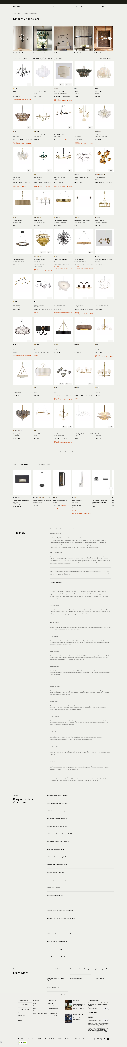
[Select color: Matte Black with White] (38, 344)
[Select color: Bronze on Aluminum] (15, 497)
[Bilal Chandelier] (84, 70)
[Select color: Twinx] (56, 88)
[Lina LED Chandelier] (84, 238)
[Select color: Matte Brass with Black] (56, 344)
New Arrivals (36, 58)
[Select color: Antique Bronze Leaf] (95, 217)
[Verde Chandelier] (43, 156)
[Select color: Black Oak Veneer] (76, 344)
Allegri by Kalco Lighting (80, 261)
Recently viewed (44, 464)
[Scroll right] (110, 38)
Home (14, 13)
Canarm (56, 179)
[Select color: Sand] (42, 497)
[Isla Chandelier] (22, 156)
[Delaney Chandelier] (22, 369)
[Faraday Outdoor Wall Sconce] (62, 479)
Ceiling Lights (26, 13)
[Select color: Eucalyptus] (75, 88)
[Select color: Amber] (13, 430)
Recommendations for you (24, 464)
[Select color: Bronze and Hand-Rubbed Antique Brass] (40, 217)
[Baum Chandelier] (84, 326)
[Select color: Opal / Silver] (101, 174)
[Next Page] (76, 451)
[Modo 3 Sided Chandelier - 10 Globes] (104, 238)
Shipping (20, 1018)
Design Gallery (52, 1005)
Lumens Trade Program (107, 1)
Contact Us (20, 1013)
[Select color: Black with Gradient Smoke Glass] (56, 387)
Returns (20, 1020)
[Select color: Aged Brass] (34, 131)
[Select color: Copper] (75, 174)
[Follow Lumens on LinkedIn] (108, 1039)
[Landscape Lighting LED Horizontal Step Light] (22, 479)
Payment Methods (37, 1010)
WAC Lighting (16, 504)
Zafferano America (37, 502)
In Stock (26, 58)
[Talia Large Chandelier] (104, 113)
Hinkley (35, 392)
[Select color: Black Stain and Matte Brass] (13, 217)
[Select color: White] (97, 88)
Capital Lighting (37, 136)
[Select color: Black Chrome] (35, 430)
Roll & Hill (97, 261)
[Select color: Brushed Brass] (38, 256)
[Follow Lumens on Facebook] (95, 1039)
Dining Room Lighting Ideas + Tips (100, 969)
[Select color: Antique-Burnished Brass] (54, 217)
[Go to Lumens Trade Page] (68, 1005)
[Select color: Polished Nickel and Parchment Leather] (78, 217)
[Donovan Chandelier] (22, 199)
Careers (50, 1010)
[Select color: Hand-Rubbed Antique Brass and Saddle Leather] (76, 217)
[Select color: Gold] (98, 174)
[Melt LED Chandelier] (104, 156)
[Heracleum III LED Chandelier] (84, 156)
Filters (18, 58)
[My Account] (108, 6)
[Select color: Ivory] (76, 88)
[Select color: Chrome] (15, 88)
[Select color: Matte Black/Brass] (97, 344)
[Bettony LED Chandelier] (63, 156)
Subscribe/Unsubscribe (23, 1023)
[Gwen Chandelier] (43, 369)
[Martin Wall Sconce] (81, 479)
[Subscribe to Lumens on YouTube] (104, 1039)
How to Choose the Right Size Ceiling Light (80, 969)
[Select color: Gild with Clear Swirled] (97, 131)
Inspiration (35, 1005)
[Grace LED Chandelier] (22, 238)
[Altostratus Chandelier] (63, 70)
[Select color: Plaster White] (98, 131)
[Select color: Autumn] (15, 430)
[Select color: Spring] (19, 430)
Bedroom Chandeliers (52, 987)
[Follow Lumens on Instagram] (101, 1039)
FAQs (34, 1003)
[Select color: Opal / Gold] (102, 174)
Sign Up (106, 1008)
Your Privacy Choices (53, 1015)
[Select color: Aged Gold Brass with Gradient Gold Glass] (54, 387)
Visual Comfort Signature (101, 136)
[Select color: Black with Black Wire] (13, 344)
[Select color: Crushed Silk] (57, 88)
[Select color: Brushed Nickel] (37, 131)
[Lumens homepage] (17, 7)
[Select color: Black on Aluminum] (13, 497)
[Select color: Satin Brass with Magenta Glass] (35, 174)
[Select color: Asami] (54, 88)
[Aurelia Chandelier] (104, 326)
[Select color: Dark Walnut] (75, 344)
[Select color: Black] (95, 88)
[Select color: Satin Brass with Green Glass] (34, 174)
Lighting (19, 13)
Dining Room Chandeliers (76, 978)
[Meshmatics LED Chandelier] (43, 70)
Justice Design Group (59, 435)
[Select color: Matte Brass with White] (57, 344)
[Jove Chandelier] (84, 113)
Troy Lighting (78, 136)
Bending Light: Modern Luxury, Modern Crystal (56, 979)
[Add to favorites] (15, 84)
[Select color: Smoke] (100, 174)
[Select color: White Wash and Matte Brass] (15, 217)
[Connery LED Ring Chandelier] (63, 199)
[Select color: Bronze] (35, 131)
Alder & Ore (55, 502)
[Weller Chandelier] (63, 326)
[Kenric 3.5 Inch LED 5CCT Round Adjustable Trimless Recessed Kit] (101, 479)
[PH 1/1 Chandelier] (84, 283)
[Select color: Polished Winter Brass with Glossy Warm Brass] (13, 131)
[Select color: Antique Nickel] (34, 217)
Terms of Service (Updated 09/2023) (53, 1038)
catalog (81, 1017)
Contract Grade (48, 58)
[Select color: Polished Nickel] (38, 217)
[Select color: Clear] (16, 430)
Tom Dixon (97, 179)
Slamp (14, 349)
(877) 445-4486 (25, 1009)
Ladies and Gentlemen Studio (61, 93)
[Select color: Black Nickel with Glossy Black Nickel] (15, 131)
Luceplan (56, 306)
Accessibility (21, 1038)
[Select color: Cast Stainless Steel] (18, 497)
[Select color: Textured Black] (53, 497)
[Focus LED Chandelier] (43, 283)
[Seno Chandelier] (43, 326)
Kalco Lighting (16, 136)
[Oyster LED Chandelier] (43, 412)
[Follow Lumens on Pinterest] (98, 1039)
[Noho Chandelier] (63, 412)
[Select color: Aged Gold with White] (35, 344)
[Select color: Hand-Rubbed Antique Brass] (37, 217)
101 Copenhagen (17, 306)
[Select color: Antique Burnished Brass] (100, 217)
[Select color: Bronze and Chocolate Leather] (75, 217)
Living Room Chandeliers (98, 978)
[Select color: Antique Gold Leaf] (97, 217)
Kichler (76, 392)
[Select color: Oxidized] (15, 301)
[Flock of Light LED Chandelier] (104, 283)
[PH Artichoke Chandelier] (43, 238)
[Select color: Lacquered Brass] (34, 387)
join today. (79, 1005)
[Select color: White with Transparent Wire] (18, 344)
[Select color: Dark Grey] (36, 497)
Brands (34, 1008)
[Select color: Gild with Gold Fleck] (100, 131)
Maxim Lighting (16, 179)
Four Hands (77, 349)
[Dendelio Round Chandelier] (63, 238)
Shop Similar (23, 84)
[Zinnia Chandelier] (104, 412)
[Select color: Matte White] (98, 387)
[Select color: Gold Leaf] (43, 497)
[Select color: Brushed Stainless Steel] (34, 256)
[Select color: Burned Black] (16, 301)
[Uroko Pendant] (22, 113)
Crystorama (97, 392)
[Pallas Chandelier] (84, 369)
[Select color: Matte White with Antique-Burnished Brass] (59, 217)
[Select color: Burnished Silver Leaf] (95, 131)
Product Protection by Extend (40, 1013)
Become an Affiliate (53, 1008)
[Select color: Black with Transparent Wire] (15, 344)
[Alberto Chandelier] (104, 199)
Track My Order (21, 1015)
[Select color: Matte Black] (16, 88)
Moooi (35, 93)
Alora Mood (36, 349)
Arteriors (77, 93)
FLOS (14, 93)
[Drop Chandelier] (22, 283)
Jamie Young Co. (99, 435)
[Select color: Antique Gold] (95, 387)
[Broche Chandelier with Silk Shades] (104, 369)
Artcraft (97, 349)
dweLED (35, 435)
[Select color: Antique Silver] (97, 387)
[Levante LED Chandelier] (63, 283)
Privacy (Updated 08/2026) (34, 1038)
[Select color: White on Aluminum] (19, 497)
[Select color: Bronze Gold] (104, 174)
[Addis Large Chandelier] (22, 412)
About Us (50, 1003)
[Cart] (113, 6)
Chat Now (25, 1004)
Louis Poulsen (37, 261)
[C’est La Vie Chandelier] (22, 326)
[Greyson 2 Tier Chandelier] (43, 113)
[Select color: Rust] (40, 497)
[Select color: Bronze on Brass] (16, 497)
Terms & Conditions (52, 1013)
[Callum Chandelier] (63, 369)
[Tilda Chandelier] (104, 70)
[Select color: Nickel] (76, 174)
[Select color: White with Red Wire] (16, 344)
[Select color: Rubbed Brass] (75, 497)
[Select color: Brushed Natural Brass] (76, 387)
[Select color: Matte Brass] (54, 344)
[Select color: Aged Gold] (34, 344)
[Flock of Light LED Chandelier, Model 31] (84, 412)
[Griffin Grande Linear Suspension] (84, 199)
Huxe (55, 392)
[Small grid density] (93, 58)
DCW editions (37, 306)
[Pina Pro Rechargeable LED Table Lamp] (42, 479)
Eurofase (56, 261)
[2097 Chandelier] (22, 70)
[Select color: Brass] (13, 88)
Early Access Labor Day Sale (63, 1)
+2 (49, 497)
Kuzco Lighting (57, 136)
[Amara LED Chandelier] (63, 113)
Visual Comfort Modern (18, 261)
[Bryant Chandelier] (43, 199)
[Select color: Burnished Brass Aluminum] (78, 344)
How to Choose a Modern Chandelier (56, 969)
